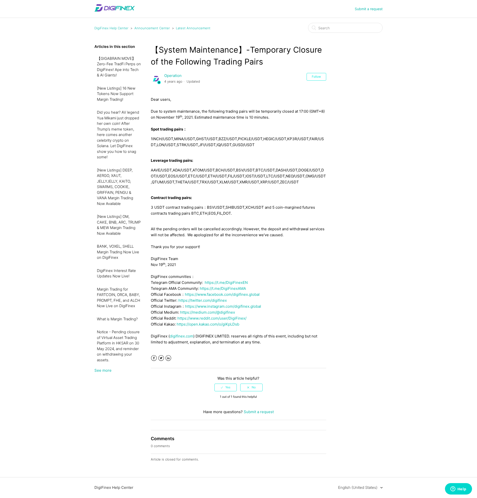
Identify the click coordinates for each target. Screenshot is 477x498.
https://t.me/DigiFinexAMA (223, 288)
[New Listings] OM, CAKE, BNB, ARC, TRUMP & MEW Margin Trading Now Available (119, 225)
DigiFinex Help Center (111, 28)
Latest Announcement (193, 28)
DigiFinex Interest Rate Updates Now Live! (116, 273)
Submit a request (369, 9)
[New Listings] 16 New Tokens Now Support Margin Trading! (116, 94)
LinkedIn (168, 358)
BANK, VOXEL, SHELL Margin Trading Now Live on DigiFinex (118, 252)
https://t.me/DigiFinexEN (226, 282)
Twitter (161, 358)
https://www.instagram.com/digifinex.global (223, 306)
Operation (173, 75)
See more (103, 370)
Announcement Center (152, 28)
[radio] (225, 387)
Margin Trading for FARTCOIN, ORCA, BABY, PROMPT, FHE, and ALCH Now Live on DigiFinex (118, 297)
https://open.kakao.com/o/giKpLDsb (208, 324)
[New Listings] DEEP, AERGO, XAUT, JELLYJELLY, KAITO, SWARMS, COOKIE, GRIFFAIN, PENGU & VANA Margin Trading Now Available (115, 187)
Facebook (154, 358)
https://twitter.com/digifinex (202, 300)
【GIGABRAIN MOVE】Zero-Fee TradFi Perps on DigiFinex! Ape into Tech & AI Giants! (119, 67)
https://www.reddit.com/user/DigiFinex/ (211, 318)
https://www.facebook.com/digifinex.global (222, 294)
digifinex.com (181, 336)
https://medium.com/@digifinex (207, 312)
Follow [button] (316, 76)
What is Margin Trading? (117, 319)
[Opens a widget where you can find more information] (458, 489)
